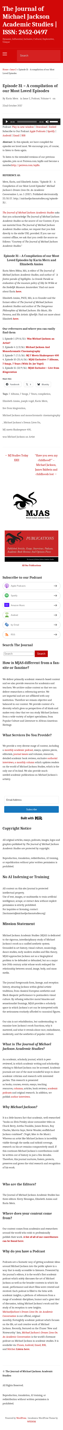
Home (5, 69)
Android (7, 135)
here (18, 291)
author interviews (20, 1096)
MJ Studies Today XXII (16, 458)
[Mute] (47, 121)
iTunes (20, 1345)
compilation (44, 393)
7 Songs (24, 393)
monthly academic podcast (19, 750)
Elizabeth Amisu (11, 401)
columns (18, 1088)
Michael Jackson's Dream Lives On (22, 422)
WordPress (21, 1418)
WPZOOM (31, 1421)
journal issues (20, 754)
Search (55, 55)
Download (41, 126)
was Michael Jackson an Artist (19, 436)
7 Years (33, 393)
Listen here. (23, 1349)
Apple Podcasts (37, 131)
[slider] (54, 121)
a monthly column (24, 762)
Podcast (35, 98)
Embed (52, 126)
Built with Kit (31, 818)
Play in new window (23, 126)
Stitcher (11, 1349)
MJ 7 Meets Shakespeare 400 (42, 355)
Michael (7, 1311)
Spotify (51, 131)
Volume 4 (46, 98)
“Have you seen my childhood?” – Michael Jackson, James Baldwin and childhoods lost (46, 465)
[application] (32, 121)
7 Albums (14, 393)
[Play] (6, 121)
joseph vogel (27, 401)
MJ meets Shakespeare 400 (17, 429)
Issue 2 (13, 69)
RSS (23, 135)
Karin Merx (12, 98)
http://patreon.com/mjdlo (25, 165)
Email (16, 135)
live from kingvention (14, 408)
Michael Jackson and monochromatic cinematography (31, 415)
